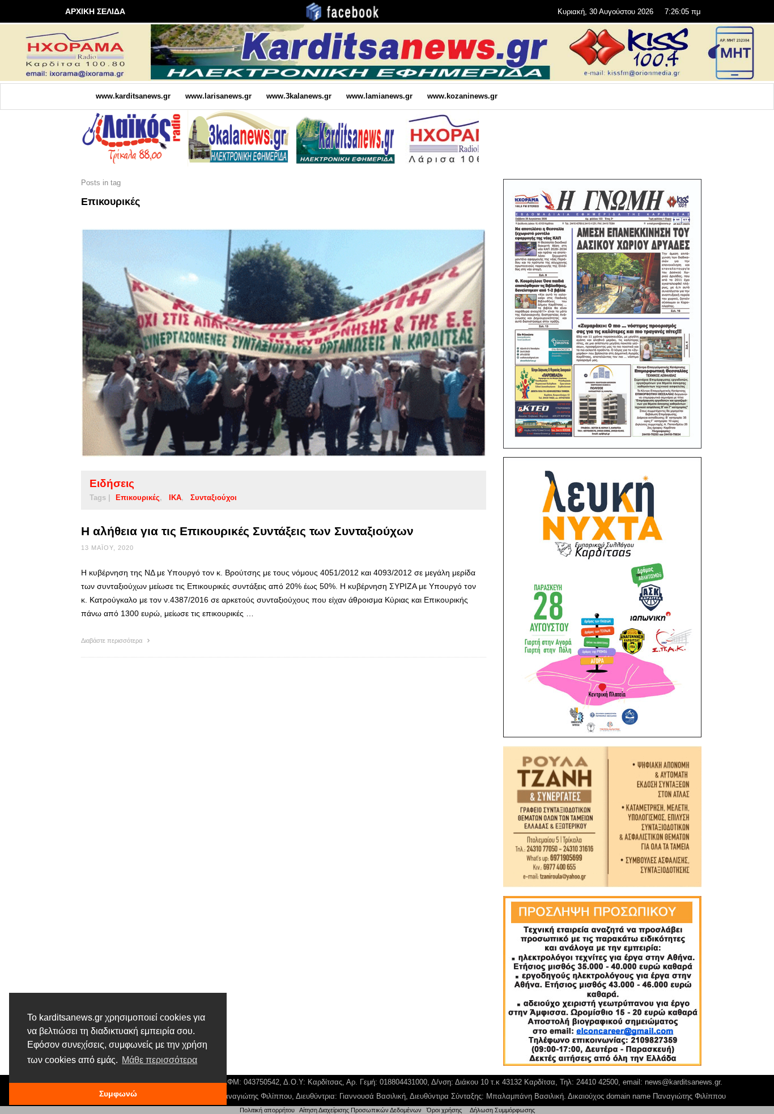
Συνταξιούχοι (213, 497)
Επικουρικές (138, 497)
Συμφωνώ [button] (118, 1093)
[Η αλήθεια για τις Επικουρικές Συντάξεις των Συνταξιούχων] (265, 342)
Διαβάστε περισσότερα (112, 640)
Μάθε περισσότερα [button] (159, 1060)
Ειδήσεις (112, 483)
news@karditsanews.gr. (683, 1082)
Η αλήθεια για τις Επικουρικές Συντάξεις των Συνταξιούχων (247, 530)
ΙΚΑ (175, 497)
